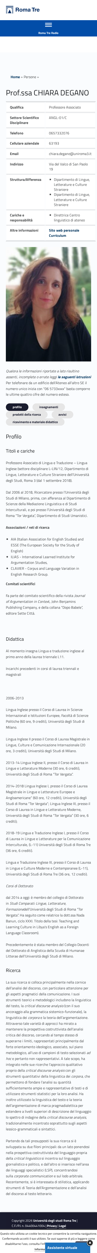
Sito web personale (64, 230)
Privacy (52, 1225)
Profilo (17, 407)
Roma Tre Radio (48, 33)
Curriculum (57, 235)
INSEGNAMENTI (48, 407)
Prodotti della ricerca (27, 414)
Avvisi (62, 414)
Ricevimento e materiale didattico (35, 421)
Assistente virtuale (62, 1247)
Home (15, 77)
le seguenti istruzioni (74, 377)
